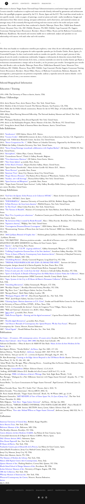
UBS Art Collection (7, 472)
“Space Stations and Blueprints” (16, 181)
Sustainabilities (17, 368)
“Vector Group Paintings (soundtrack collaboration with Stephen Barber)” (32, 148)
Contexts (25, 3)
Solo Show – (26, 402)
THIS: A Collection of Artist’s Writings (27, 374)
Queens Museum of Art (8, 463)
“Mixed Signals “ (11, 329)
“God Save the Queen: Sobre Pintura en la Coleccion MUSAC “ (28, 196)
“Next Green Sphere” (12, 162)
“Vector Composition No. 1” (15, 142)
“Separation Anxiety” (12, 223)
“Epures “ (8, 246)
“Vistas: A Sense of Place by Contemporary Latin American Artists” (30, 254)
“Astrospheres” (10, 153)
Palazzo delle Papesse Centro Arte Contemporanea (18, 460)
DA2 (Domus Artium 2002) (10, 438)
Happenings (60, 490)
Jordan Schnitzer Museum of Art (12, 469)
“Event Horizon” (11, 170)
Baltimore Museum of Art (9, 427)
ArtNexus (34, 349)
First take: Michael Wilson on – (33, 410)
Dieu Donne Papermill (8, 441)
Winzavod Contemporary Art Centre (13, 477)
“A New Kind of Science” (13, 165)
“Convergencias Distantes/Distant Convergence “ (23, 226)
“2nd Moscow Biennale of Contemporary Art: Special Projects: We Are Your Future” (36, 323)
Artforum (30, 352)
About (50, 490)
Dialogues (46, 3)
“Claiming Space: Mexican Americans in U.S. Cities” (24, 301)
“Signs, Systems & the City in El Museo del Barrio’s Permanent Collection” (33, 279)
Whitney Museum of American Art (13, 474)
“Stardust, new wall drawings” (16, 178)
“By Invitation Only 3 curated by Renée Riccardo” (23, 221)
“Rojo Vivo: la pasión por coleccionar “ (19, 215)
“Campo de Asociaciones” (14, 268)
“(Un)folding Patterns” (13, 259)
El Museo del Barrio (7, 444)
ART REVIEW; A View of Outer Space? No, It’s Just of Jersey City (42, 396)
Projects (36, 3)
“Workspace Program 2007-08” (16, 296)
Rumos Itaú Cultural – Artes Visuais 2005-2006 (18, 341)
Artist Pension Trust (7, 424)
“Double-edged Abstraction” (15, 321)
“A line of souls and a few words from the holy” (22, 271)
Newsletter (73, 490)
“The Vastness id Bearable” (14, 209)
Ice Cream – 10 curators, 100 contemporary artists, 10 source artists (25, 338)
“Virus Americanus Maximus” (16, 159)
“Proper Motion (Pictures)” (15, 176)
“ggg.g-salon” (9, 312)
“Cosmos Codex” (11, 137)
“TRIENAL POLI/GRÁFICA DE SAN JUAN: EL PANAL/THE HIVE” (32, 262)
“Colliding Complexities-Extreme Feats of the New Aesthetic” (28, 251)
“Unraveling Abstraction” (14, 285)
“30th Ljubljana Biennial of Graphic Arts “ (20, 234)
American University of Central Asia (13, 422)
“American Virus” (11, 173)
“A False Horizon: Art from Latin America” (21, 204)
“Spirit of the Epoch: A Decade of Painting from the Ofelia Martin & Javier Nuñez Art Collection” (41, 273)
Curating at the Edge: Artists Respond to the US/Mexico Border (40, 357)
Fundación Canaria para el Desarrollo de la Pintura (19, 447)
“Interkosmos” (10, 134)
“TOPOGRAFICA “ (12, 201)
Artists (15, 3)
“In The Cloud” (10, 207)
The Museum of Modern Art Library (13, 458)
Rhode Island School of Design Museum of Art (17, 466)
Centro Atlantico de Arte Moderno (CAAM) (16, 433)
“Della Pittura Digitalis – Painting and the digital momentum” (28, 315)
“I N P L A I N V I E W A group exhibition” (22, 248)
